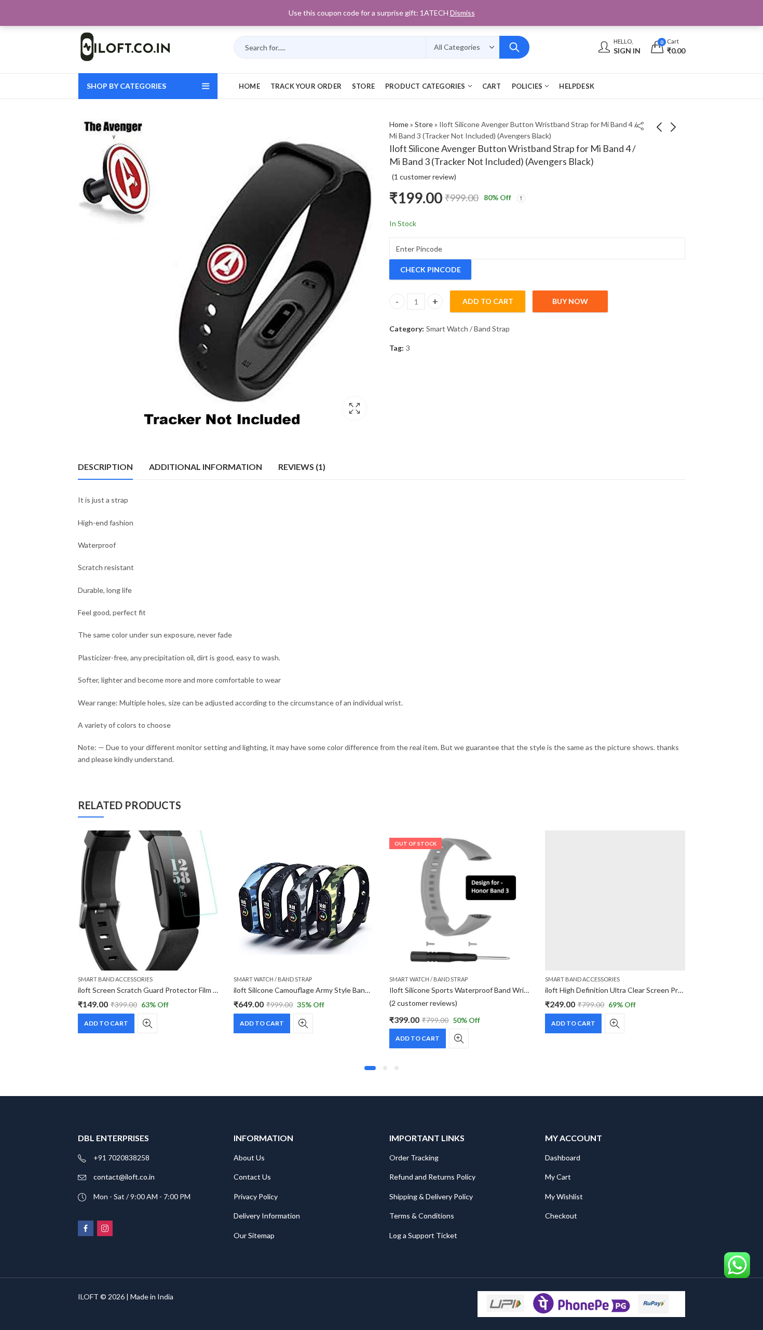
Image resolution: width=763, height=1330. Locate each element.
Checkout (561, 1215)
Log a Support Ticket (423, 1235)
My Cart (558, 1176)
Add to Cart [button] (106, 1023)
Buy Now (570, 301)
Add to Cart (418, 1038)
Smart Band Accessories (115, 979)
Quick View (147, 1023)
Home (398, 124)
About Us (249, 1157)
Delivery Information (267, 1215)
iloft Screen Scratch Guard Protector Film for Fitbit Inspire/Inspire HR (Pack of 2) (207, 990)
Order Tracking (414, 1157)
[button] (370, 1068)
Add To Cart (487, 301)
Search (514, 47)
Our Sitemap (254, 1235)
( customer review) (424, 176)
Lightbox (354, 408)
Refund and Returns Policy (432, 1176)
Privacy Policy (256, 1196)
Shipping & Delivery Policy (431, 1196)
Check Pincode (430, 269)
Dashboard (562, 1157)
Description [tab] (105, 467)
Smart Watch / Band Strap (468, 328)
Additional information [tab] (205, 467)
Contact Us (252, 1176)
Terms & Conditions (421, 1215)
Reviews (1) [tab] (301, 467)
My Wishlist (564, 1196)
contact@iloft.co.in (124, 1176)
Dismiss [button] (462, 12)
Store (424, 124)
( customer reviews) (423, 1003)
